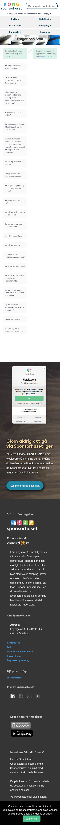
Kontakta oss (13, 642)
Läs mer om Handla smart (25, 485)
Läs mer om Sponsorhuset (20, 651)
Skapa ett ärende (15, 677)
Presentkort (15, 25)
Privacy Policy (14, 655)
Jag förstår (32, 818)
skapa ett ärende (45, 56)
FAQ (9, 647)
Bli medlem (15, 31)
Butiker (15, 18)
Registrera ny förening (18, 660)
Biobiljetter (45, 18)
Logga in (45, 31)
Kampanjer (45, 25)
